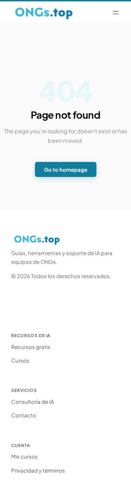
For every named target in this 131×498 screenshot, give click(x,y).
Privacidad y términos (38, 470)
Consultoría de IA (32, 401)
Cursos (20, 360)
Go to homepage (65, 169)
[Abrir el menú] (115, 12)
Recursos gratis (30, 346)
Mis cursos (24, 456)
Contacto (23, 415)
